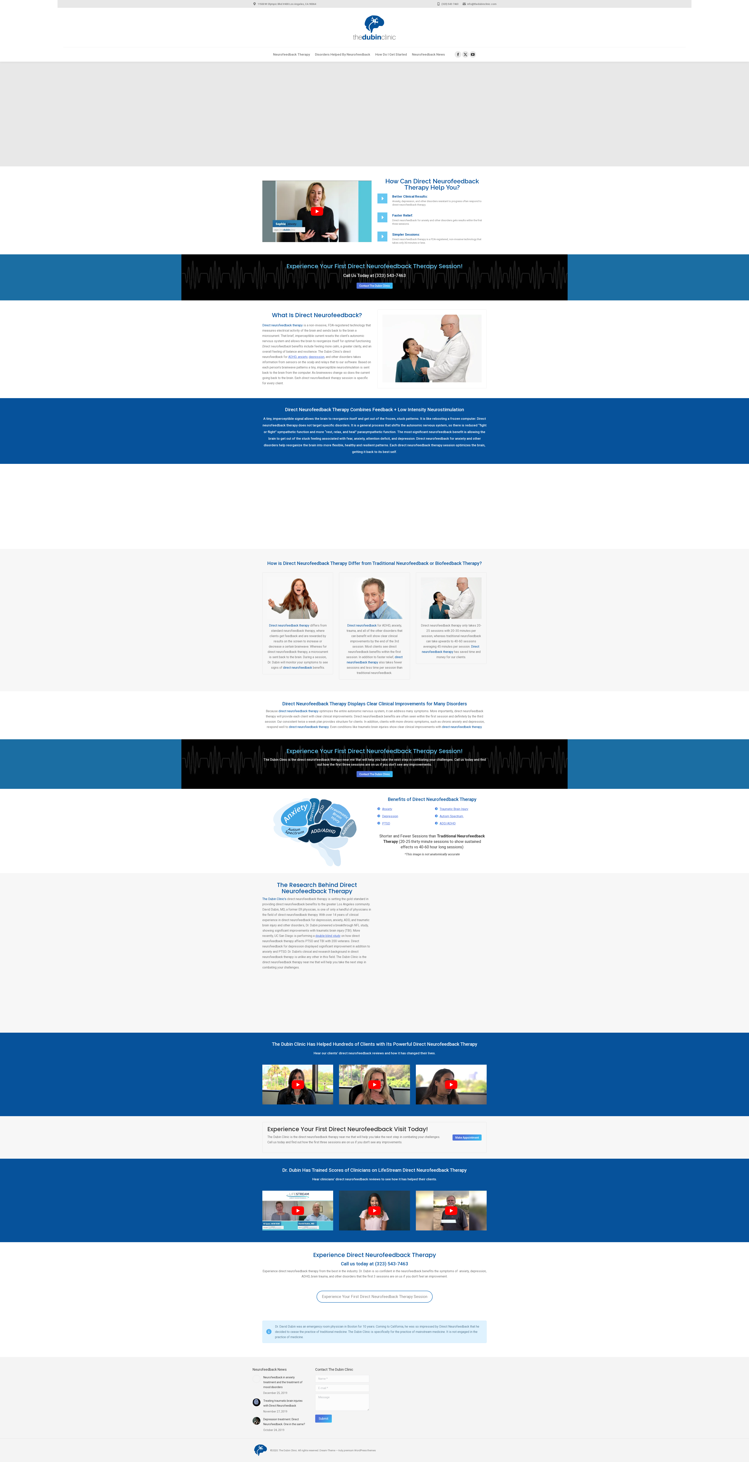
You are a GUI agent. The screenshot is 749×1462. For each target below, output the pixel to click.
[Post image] (256, 1379)
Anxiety (387, 809)
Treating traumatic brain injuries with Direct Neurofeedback (283, 1403)
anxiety (302, 357)
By (403, 900)
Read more (399, 920)
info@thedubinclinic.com (481, 4)
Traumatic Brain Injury (454, 809)
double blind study (328, 936)
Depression (390, 816)
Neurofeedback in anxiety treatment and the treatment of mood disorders (283, 1382)
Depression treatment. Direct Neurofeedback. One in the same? (284, 1422)
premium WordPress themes (360, 1450)
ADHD (292, 357)
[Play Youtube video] (317, 211)
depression (316, 357)
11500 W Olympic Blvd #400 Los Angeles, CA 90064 (286, 4)
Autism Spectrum (452, 816)
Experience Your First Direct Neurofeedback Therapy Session (374, 1296)
